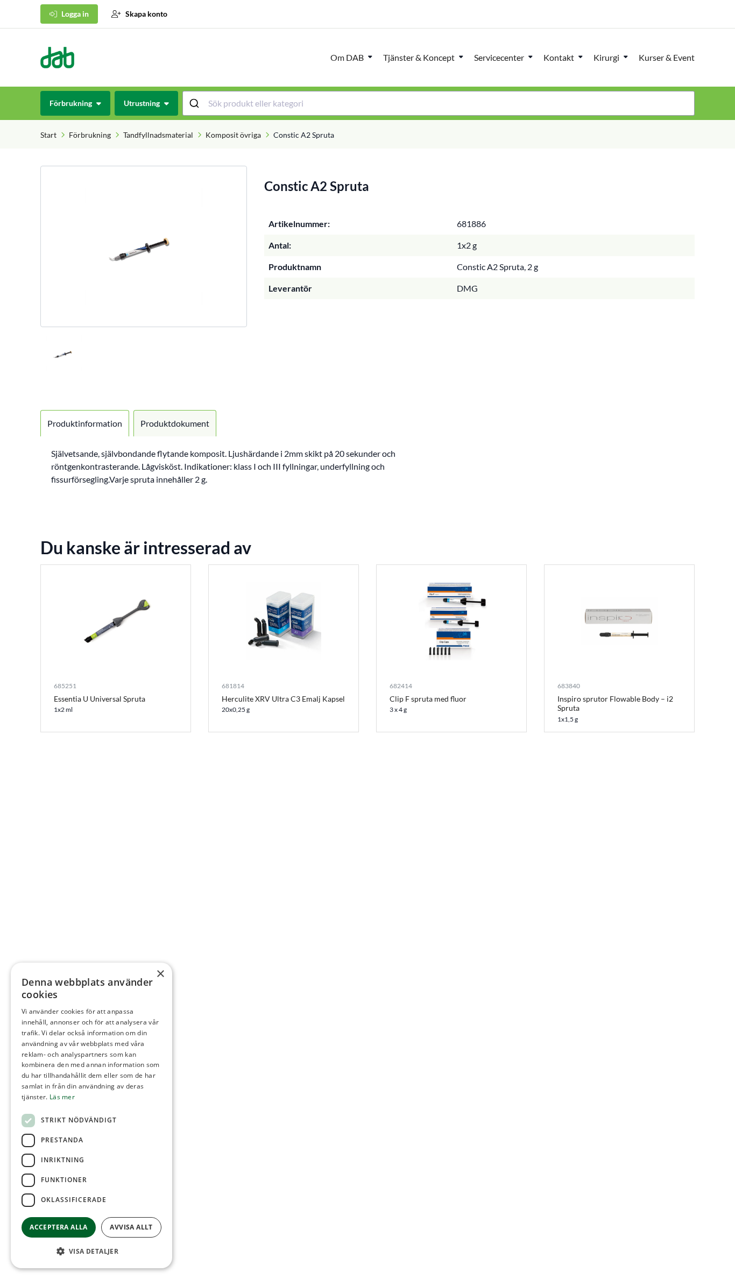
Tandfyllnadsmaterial (158, 134)
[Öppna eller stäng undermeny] (370, 56)
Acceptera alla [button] (59, 1227)
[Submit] (195, 103)
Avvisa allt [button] (131, 1227)
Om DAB (347, 57)
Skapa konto (146, 13)
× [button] (160, 974)
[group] (143, 246)
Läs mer (62, 1096)
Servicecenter (499, 57)
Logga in (75, 13)
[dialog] (91, 1115)
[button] (91, 1251)
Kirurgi (606, 57)
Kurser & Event (667, 57)
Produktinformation (84, 423)
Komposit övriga (233, 134)
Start (48, 134)
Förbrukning (90, 134)
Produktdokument (174, 423)
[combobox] (438, 103)
